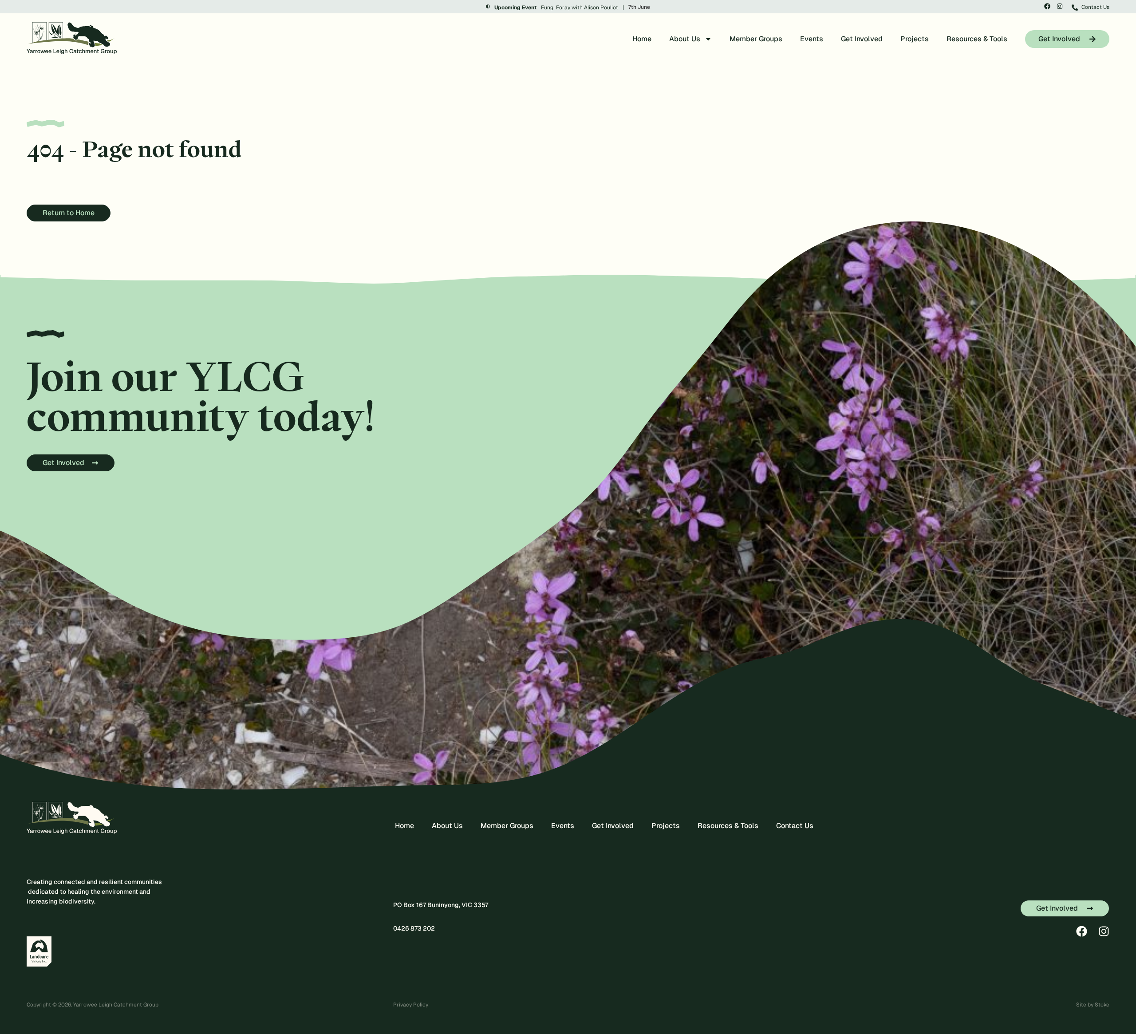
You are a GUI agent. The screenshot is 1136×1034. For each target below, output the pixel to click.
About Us (684, 38)
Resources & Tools (977, 38)
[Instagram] (1060, 6)
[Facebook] (1047, 6)
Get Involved (862, 38)
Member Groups (756, 38)
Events (811, 38)
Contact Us (794, 825)
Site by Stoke (1092, 1004)
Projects (914, 38)
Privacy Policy (410, 1004)
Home (641, 38)
